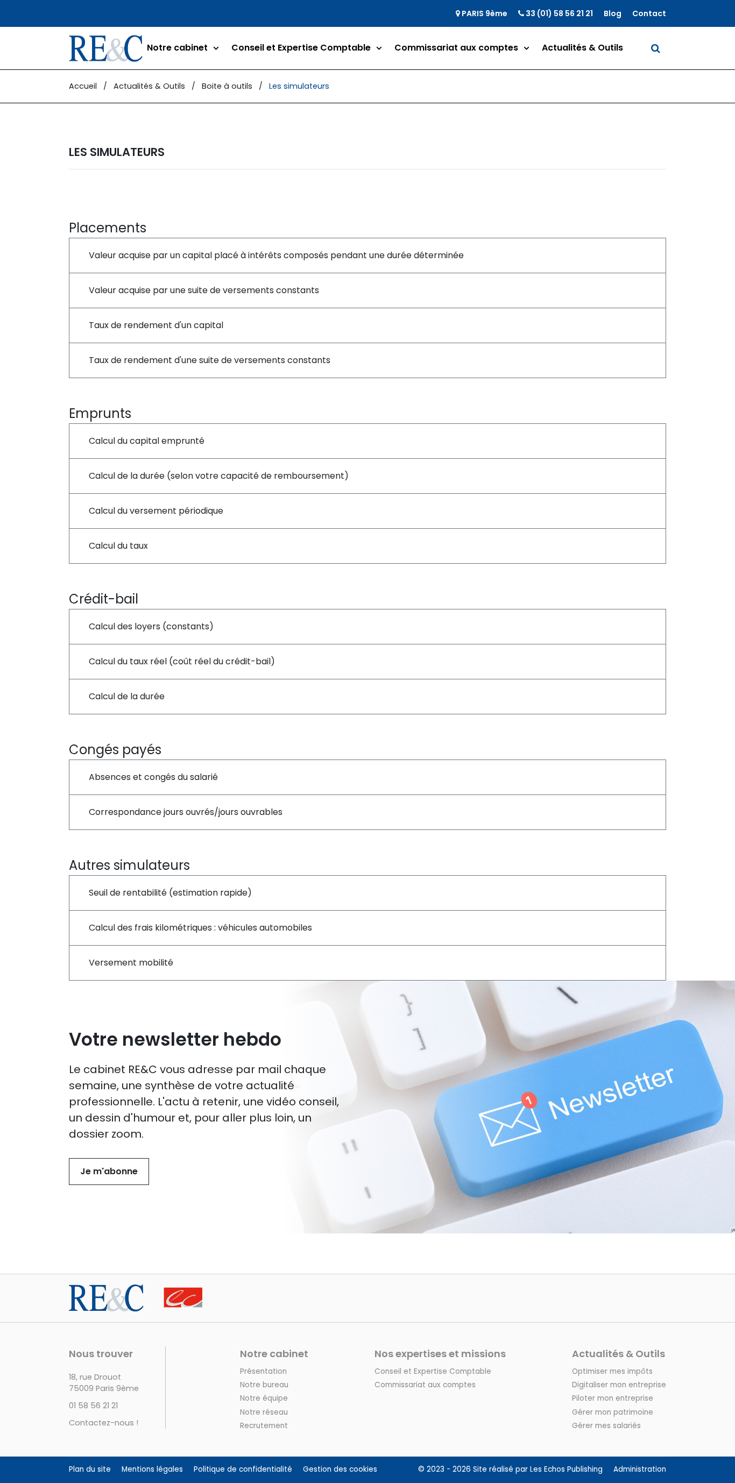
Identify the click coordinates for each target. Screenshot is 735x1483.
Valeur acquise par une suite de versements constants (204, 290)
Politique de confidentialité (243, 1469)
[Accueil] (137, 1291)
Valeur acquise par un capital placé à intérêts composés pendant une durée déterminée (276, 255)
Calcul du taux (118, 546)
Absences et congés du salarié (153, 777)
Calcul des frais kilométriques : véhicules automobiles (200, 927)
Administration (639, 1469)
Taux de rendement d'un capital (156, 325)
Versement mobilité (131, 962)
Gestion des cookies (340, 1469)
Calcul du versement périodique (156, 511)
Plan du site (90, 1469)
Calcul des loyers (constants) (151, 626)
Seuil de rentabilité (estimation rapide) (170, 892)
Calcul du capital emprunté (146, 441)
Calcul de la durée (127, 696)
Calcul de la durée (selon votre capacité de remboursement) (219, 476)
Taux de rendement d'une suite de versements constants (209, 360)
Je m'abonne (109, 1171)
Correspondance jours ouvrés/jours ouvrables (185, 812)
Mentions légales (152, 1469)
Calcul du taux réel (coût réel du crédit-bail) (182, 661)
